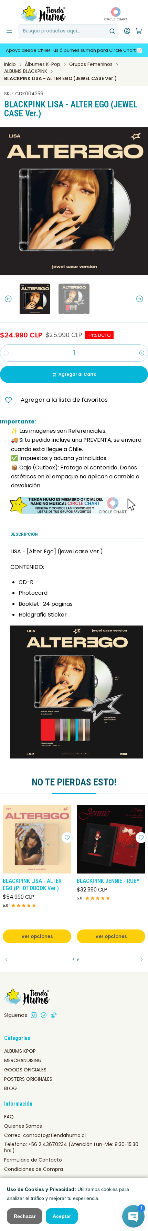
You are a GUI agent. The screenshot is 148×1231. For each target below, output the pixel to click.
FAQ (9, 1116)
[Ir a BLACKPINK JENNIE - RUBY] (111, 839)
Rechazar (24, 1216)
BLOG (10, 1088)
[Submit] (112, 31)
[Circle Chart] (114, 14)
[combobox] (68, 31)
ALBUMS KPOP (20, 1051)
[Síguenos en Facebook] (43, 1015)
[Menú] (9, 31)
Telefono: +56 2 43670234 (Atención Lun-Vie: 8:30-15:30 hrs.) (71, 1147)
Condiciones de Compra (33, 1169)
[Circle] (74, 505)
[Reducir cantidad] (6, 353)
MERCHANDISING (23, 1060)
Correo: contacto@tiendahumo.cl (45, 1135)
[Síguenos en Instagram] (33, 1015)
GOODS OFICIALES (25, 1069)
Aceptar (62, 1216)
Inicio (10, 64)
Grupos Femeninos (91, 64)
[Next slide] (143, 299)
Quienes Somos (23, 1126)
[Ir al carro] (139, 31)
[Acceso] (127, 31)
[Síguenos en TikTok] (53, 1015)
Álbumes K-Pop (42, 64)
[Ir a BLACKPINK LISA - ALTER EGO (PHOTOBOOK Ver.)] (37, 839)
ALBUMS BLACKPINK (25, 71)
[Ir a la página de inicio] (43, 13)
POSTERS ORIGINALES (28, 1079)
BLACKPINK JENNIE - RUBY (108, 880)
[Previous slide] (5, 299)
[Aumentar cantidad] (142, 353)
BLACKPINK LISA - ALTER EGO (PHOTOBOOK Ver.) (32, 884)
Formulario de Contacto (33, 1159)
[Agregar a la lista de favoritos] (67, 837)
